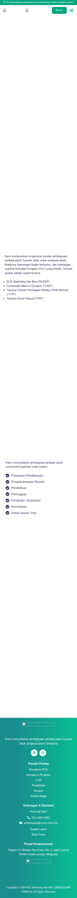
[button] (72, 10)
